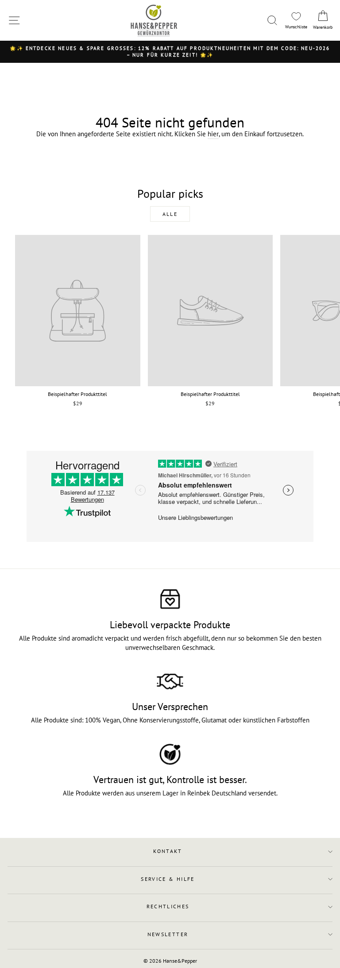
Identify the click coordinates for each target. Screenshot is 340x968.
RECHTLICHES (168, 906)
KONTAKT (167, 851)
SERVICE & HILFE (167, 879)
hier (213, 134)
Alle (170, 214)
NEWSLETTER (168, 934)
